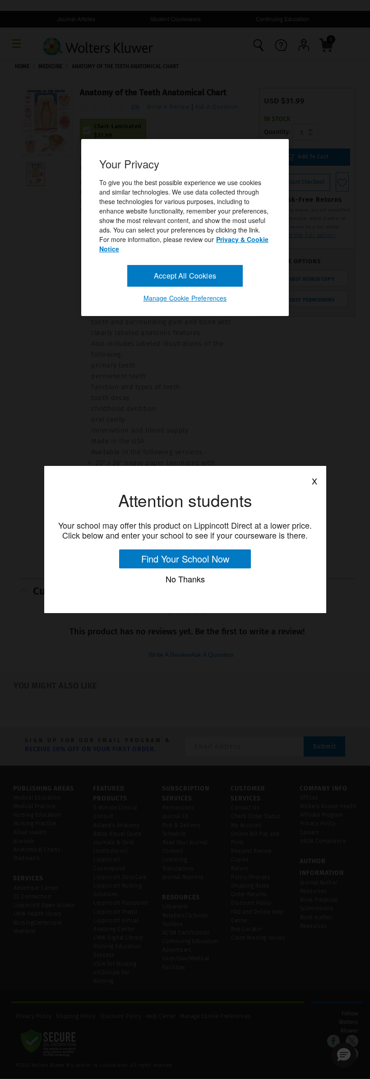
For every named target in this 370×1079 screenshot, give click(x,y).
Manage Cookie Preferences (185, 298)
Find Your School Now (185, 558)
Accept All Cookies (185, 275)
